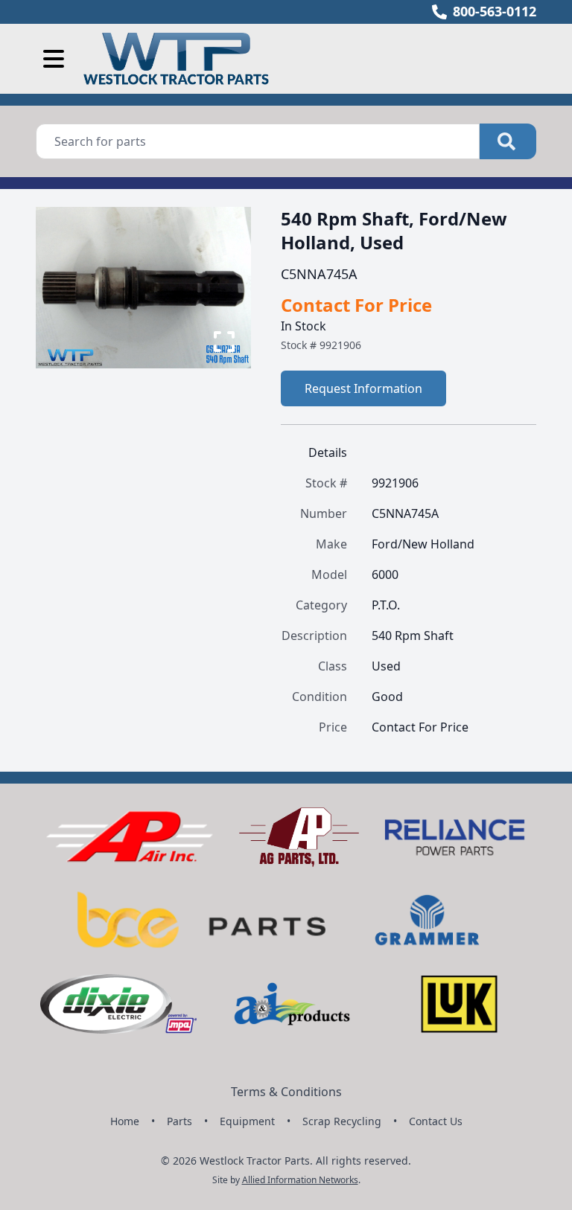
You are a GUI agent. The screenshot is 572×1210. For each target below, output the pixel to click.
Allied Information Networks (300, 1180)
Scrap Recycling (341, 1121)
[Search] (508, 141)
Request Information (363, 388)
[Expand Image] (224, 341)
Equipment (247, 1121)
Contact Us (436, 1121)
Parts (179, 1121)
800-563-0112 (494, 11)
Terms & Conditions (286, 1091)
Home (124, 1121)
